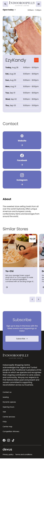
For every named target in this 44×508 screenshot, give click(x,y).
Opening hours (8, 407)
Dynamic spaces (9, 402)
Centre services (9, 417)
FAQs (5, 421)
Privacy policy (8, 454)
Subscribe (22, 338)
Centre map (7, 426)
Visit (4, 412)
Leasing (6, 397)
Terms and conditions (23, 454)
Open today (9, 10)
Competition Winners (11, 431)
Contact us (7, 392)
